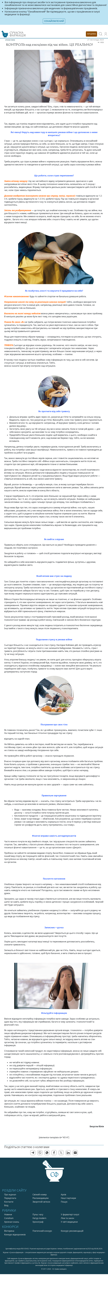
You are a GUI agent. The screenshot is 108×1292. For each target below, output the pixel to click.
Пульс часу (38, 1214)
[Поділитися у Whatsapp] (46, 1152)
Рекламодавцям (40, 1198)
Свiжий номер (40, 1194)
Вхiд (6, 1205)
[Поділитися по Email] (75, 1152)
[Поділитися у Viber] (39, 1152)
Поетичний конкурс (42, 1231)
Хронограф (38, 1221)
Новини (8, 1214)
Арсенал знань (11, 1221)
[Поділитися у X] (61, 1152)
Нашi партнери (68, 1198)
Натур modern (39, 1218)
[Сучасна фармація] (54, 1173)
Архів (63, 1194)
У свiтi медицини (69, 1221)
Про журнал (10, 1194)
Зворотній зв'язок (41, 1201)
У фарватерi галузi (70, 1214)
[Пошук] (100, 34)
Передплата (10, 1198)
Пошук (64, 1201)
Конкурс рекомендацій (72, 1231)
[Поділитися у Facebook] (54, 1152)
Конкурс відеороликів (15, 1234)
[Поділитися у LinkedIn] (68, 1152)
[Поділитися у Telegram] (32, 1152)
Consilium (8, 1218)
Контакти (8, 1201)
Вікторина (9, 1231)
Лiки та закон (67, 1218)
